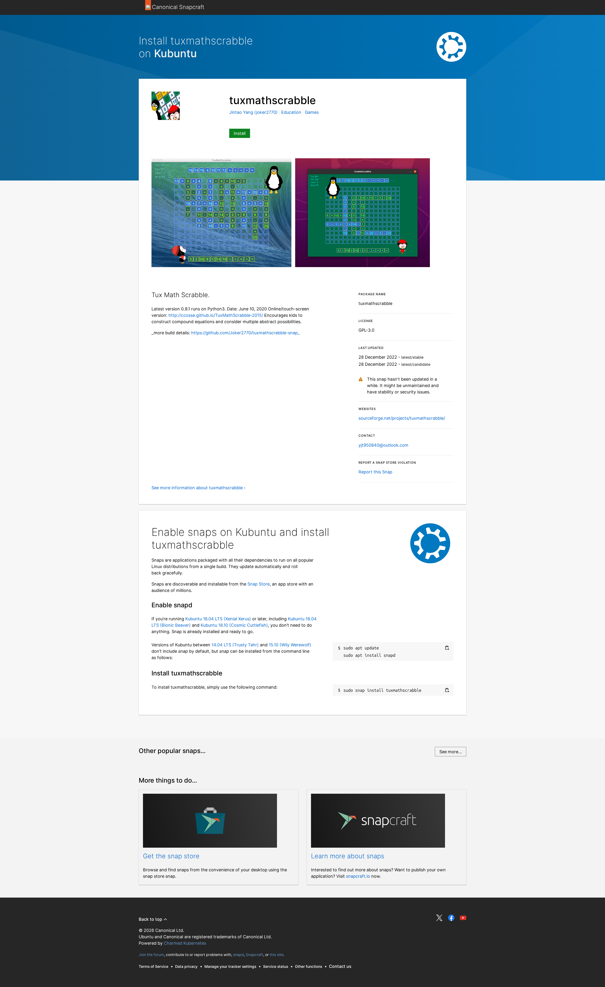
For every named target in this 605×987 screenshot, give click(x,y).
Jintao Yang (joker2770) (254, 112)
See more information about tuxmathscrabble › (198, 487)
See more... (450, 751)
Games (312, 112)
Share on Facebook (451, 918)
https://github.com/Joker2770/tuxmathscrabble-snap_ (245, 332)
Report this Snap (375, 471)
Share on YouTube (463, 918)
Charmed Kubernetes (185, 943)
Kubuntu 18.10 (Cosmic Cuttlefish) (234, 625)
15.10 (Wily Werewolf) (290, 644)
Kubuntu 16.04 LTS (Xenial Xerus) (218, 618)
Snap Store (258, 584)
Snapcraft (254, 954)
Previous (432, 273)
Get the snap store (171, 856)
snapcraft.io (358, 876)
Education (291, 112)
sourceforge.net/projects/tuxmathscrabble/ (402, 418)
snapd (238, 954)
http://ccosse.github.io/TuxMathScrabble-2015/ (216, 315)
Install (240, 133)
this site (276, 954)
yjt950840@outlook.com (383, 445)
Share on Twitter (439, 918)
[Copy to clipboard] (446, 648)
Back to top (151, 919)
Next (447, 273)
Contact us (340, 966)
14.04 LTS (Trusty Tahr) (235, 644)
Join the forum (151, 954)
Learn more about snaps (347, 856)
